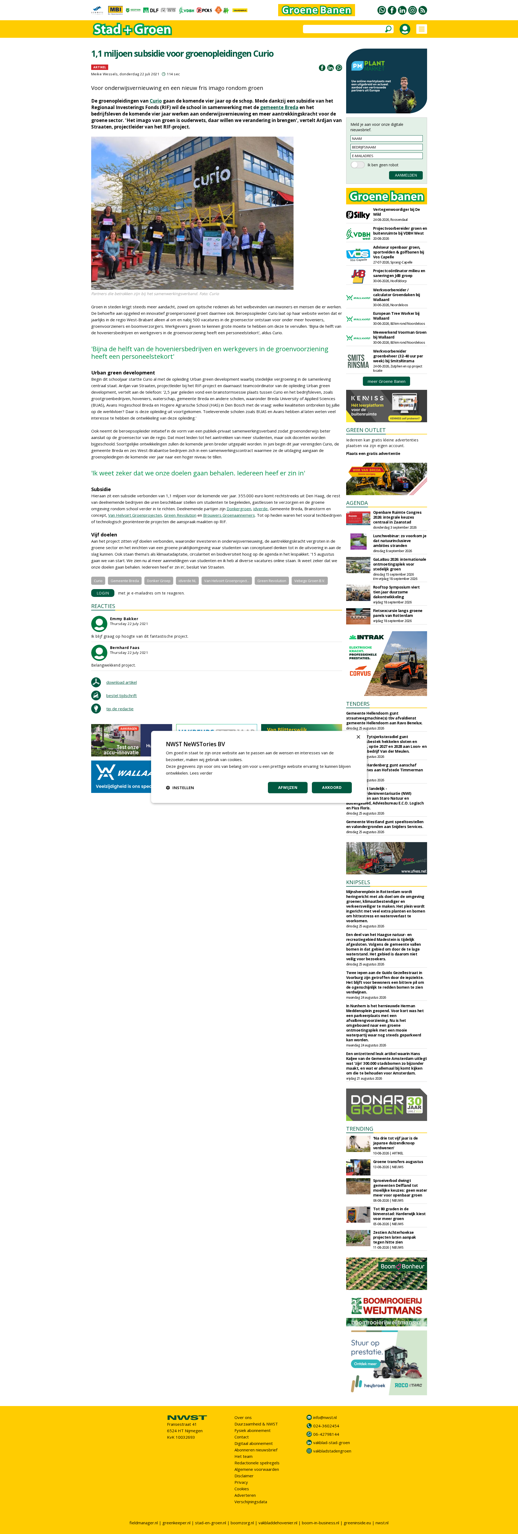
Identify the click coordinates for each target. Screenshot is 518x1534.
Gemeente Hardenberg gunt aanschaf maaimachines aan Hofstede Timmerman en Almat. (384, 769)
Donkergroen (239, 508)
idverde (260, 508)
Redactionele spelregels (257, 1462)
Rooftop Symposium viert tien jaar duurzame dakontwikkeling (396, 591)
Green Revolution (180, 515)
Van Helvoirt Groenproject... (226, 580)
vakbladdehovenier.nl (277, 1522)
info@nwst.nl (325, 1417)
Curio (156, 101)
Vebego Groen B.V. (309, 580)
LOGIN (103, 593)
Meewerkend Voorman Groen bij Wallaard (400, 335)
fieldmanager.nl (144, 1522)
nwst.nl (382, 1522)
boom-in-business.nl (320, 1522)
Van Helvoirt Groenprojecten (135, 515)
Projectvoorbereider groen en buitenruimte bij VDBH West (400, 231)
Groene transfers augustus (398, 1161)
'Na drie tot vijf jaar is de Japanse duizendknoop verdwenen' (395, 1143)
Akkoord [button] (332, 787)
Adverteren (245, 1495)
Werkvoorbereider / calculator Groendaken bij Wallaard (396, 294)
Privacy (241, 1482)
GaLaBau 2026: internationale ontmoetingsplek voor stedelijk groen (399, 564)
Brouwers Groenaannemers (229, 515)
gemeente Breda (279, 107)
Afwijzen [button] (287, 787)
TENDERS (358, 703)
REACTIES (103, 606)
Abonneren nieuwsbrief (255, 1449)
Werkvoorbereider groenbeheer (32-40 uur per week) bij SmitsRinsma (398, 356)
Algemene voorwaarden (256, 1469)
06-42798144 (326, 1434)
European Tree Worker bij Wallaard (396, 316)
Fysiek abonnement (252, 1430)
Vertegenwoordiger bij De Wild (396, 212)
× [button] (358, 737)
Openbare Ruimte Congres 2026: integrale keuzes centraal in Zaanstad (397, 517)
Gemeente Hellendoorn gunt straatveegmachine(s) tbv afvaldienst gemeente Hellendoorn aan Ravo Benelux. (384, 718)
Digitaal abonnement (253, 1443)
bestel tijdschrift (121, 695)
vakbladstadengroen (332, 1451)
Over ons (243, 1417)
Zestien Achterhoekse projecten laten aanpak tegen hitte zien (394, 1237)
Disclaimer (244, 1475)
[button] (180, 788)
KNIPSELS (358, 882)
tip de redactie (120, 708)
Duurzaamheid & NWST (256, 1424)
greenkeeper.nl (176, 1522)
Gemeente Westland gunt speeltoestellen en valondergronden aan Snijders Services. (385, 824)
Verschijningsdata (250, 1501)
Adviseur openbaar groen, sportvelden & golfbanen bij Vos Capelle (398, 252)
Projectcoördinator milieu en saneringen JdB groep (399, 273)
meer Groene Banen (386, 381)
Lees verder (201, 773)
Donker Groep (159, 580)
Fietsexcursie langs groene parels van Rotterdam (397, 613)
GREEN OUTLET (366, 430)
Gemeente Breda (125, 580)
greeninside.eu (357, 1522)
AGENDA (357, 502)
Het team (243, 1456)
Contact (241, 1437)
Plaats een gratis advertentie (373, 453)
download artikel (121, 682)
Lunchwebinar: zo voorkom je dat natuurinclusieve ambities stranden (400, 540)
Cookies (241, 1488)
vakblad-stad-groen (331, 1442)
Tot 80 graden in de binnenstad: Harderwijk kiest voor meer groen (399, 1213)
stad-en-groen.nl (210, 1522)
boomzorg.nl (242, 1522)
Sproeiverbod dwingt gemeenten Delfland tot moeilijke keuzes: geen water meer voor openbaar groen (400, 1188)
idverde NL (187, 580)
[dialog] (259, 767)
